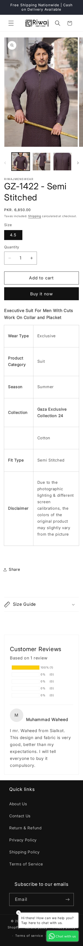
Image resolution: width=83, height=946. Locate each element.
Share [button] (14, 569)
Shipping (34, 216)
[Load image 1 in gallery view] (21, 162)
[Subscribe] (67, 899)
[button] (11, 23)
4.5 (13, 235)
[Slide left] (5, 163)
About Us (18, 804)
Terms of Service (26, 864)
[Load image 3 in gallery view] (62, 162)
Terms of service (29, 935)
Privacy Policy (23, 840)
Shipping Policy (24, 852)
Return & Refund (25, 828)
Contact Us (20, 816)
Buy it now (41, 293)
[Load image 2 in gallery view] (42, 162)
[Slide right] (78, 163)
